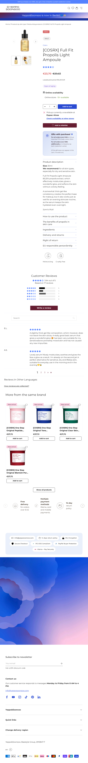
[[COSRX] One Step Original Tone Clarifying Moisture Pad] (44, 414)
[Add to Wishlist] (26, 405)
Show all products (44, 490)
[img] (35, 329)
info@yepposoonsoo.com (17, 691)
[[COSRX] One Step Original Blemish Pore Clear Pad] (17, 456)
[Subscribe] (60, 663)
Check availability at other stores (60, 119)
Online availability (54, 93)
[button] (76, 8)
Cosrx (45, 45)
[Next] (35, 41)
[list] (24, 41)
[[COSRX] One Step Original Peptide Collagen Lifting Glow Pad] (17, 414)
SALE (47, 38)
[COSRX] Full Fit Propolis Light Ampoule (57, 24)
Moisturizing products (34, 24)
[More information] (72, 134)
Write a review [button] (44, 308)
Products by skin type (18, 24)
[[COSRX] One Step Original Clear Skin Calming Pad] (70, 414)
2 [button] (41, 372)
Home (8, 24)
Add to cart (67, 107)
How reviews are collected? (16, 386)
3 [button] (44, 372)
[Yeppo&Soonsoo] (44, 601)
